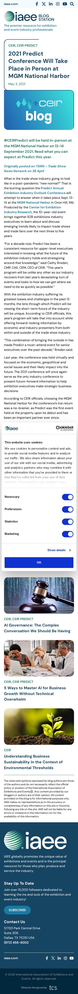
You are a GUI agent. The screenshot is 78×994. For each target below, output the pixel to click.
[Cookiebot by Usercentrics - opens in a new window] (56, 428)
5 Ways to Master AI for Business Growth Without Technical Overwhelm (35, 693)
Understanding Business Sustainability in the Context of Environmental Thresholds (33, 762)
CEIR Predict (27, 45)
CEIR (11, 45)
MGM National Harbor (33, 202)
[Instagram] (57, 4)
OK (39, 562)
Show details (56, 550)
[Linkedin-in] (50, 4)
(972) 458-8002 (16, 942)
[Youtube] (64, 4)
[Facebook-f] (36, 4)
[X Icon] (43, 4)
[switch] (67, 509)
